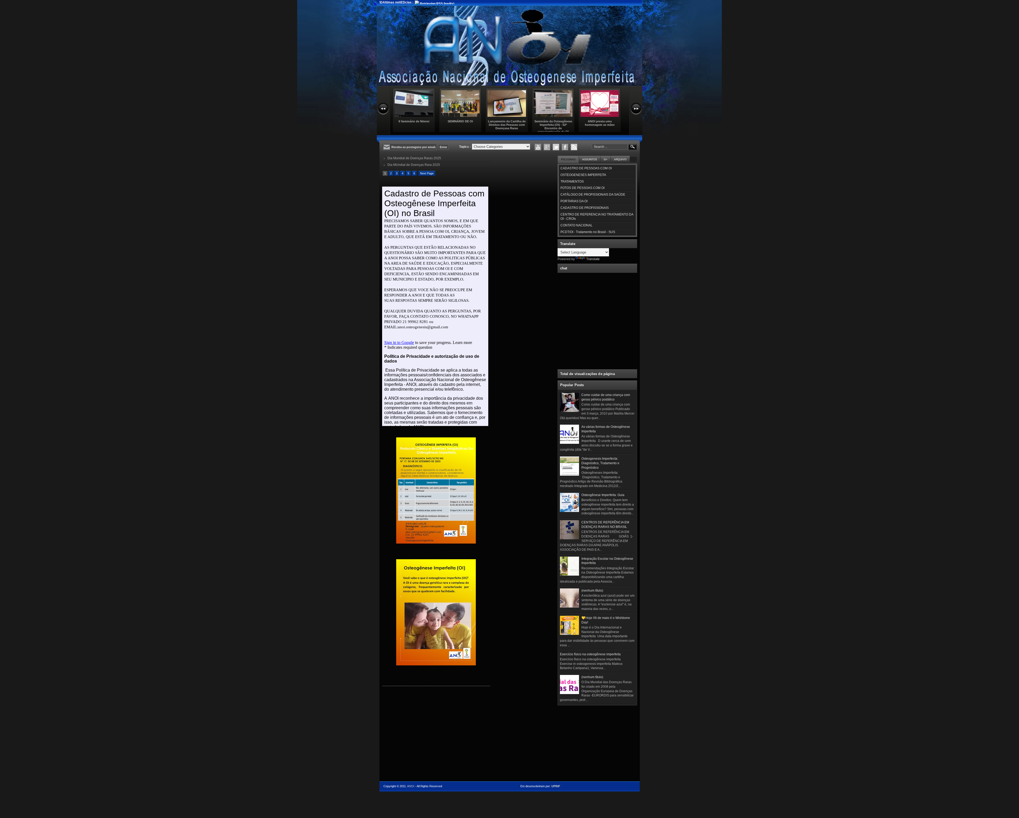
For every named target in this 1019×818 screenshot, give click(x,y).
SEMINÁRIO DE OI (460, 121)
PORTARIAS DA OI (574, 201)
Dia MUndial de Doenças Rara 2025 (413, 165)
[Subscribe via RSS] (574, 147)
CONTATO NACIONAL (576, 225)
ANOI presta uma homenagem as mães (600, 123)
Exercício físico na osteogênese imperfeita (590, 654)
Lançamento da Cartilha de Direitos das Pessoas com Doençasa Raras (507, 125)
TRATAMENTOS (572, 181)
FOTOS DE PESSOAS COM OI (582, 188)
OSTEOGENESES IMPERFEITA (583, 175)
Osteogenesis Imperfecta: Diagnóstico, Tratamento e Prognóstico (600, 463)
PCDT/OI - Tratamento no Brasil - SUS (587, 232)
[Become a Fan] (565, 147)
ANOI (410, 786)
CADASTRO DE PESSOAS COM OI (586, 168)
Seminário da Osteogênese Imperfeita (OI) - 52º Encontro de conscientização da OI (553, 126)
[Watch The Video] (538, 147)
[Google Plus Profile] (547, 147)
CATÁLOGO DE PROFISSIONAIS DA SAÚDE (592, 194)
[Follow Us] (556, 147)
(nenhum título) (592, 590)
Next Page (427, 173)
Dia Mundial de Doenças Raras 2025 (414, 158)
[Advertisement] (597, 741)
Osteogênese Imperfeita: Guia (602, 495)
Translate (593, 259)
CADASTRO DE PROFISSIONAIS (584, 208)
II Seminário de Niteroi (414, 121)
